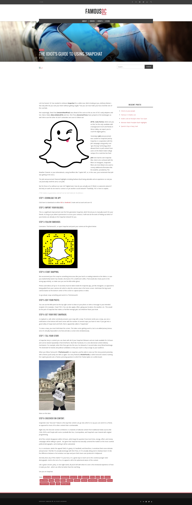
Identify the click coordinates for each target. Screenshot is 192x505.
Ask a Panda (47, 477)
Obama (51, 480)
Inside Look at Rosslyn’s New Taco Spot (134, 119)
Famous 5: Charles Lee (128, 115)
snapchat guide (93, 480)
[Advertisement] (134, 86)
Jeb (102, 477)
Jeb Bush (107, 477)
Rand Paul (69, 480)
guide (97, 477)
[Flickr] (136, 2)
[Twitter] (143, 2)
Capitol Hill (73, 477)
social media (102, 480)
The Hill (110, 480)
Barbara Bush (55, 477)
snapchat (84, 480)
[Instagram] (140, 2)
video (57, 483)
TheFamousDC (44, 483)
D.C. (80, 477)
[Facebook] (132, 2)
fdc (42, 58)
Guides (42, 50)
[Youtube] (147, 2)
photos (57, 480)
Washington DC (66, 483)
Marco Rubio (43, 480)
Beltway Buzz (65, 477)
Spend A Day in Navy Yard (129, 126)
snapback (77, 480)
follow (92, 477)
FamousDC (86, 477)
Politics (63, 480)
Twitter (52, 483)
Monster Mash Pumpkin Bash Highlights (134, 122)
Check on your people (128, 111)
